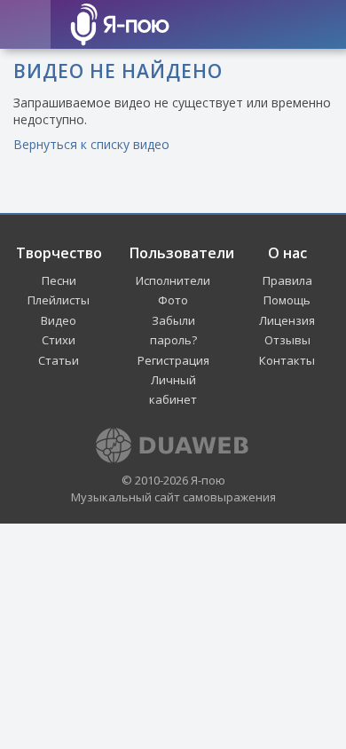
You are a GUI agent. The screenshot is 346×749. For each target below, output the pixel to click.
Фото (173, 300)
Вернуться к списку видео (91, 144)
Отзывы (287, 340)
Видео (58, 320)
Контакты (287, 360)
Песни (59, 280)
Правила (287, 280)
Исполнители (173, 280)
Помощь (287, 300)
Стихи (58, 340)
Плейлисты (59, 300)
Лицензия (287, 320)
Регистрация (173, 360)
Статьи (58, 360)
